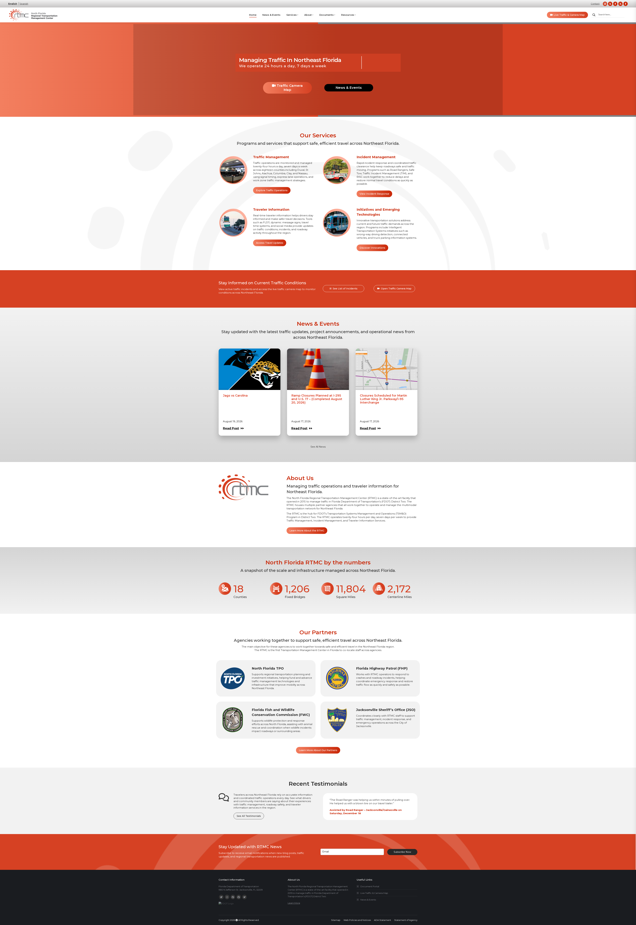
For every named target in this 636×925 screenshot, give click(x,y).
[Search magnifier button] (594, 15)
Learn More (294, 903)
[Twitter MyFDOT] (244, 897)
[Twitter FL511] (221, 897)
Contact (595, 3)
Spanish (24, 3)
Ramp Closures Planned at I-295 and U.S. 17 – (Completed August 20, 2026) (316, 399)
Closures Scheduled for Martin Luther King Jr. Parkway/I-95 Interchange (383, 399)
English (12, 3)
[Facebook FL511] (233, 897)
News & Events (349, 88)
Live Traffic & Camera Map (374, 893)
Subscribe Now (402, 851)
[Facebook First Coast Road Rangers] (238, 897)
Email (325, 851)
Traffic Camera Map (289, 88)
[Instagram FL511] (227, 897)
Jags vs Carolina (235, 395)
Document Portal (369, 886)
